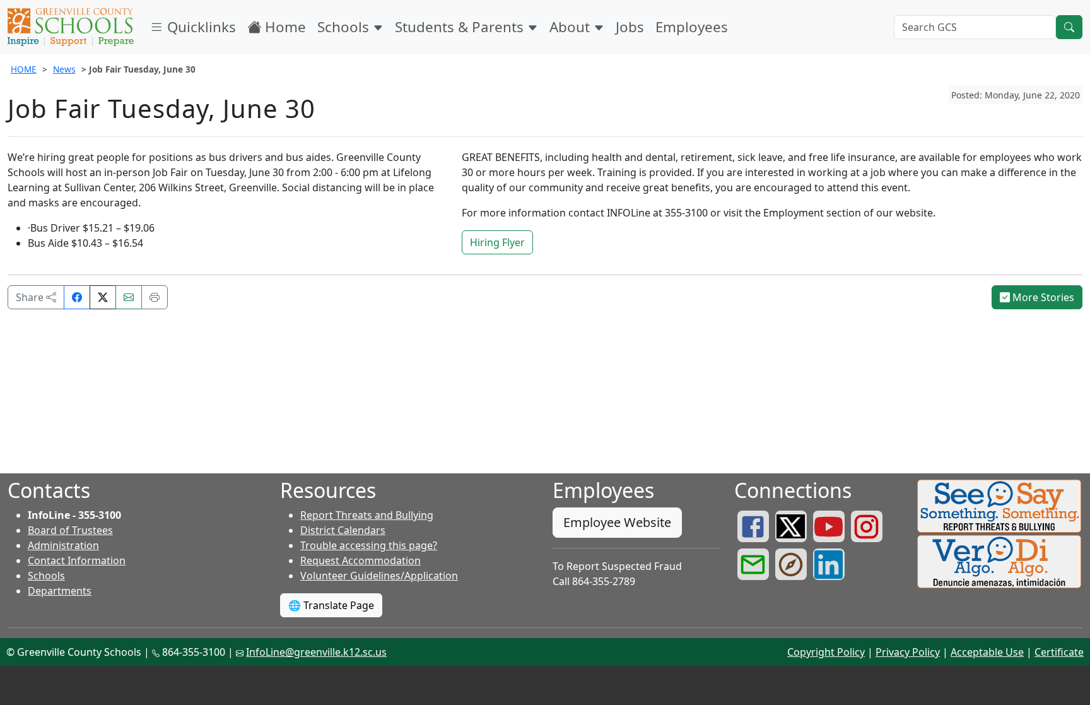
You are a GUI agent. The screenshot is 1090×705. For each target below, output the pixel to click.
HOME (24, 69)
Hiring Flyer (497, 242)
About (571, 27)
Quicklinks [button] (199, 27)
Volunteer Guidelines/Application (379, 576)
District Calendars (342, 530)
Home (283, 27)
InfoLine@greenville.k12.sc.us (316, 652)
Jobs (630, 27)
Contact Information (77, 560)
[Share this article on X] (103, 297)
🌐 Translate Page (331, 605)
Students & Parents (461, 27)
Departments (59, 591)
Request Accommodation (360, 560)
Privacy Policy (908, 652)
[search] (1069, 27)
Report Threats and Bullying (366, 515)
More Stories (1042, 297)
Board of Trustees (70, 530)
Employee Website (617, 522)
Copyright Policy (826, 652)
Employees (691, 27)
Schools (345, 27)
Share (31, 297)
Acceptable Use (987, 652)
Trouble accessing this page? (368, 545)
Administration (63, 545)
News (64, 69)
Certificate (1059, 652)
